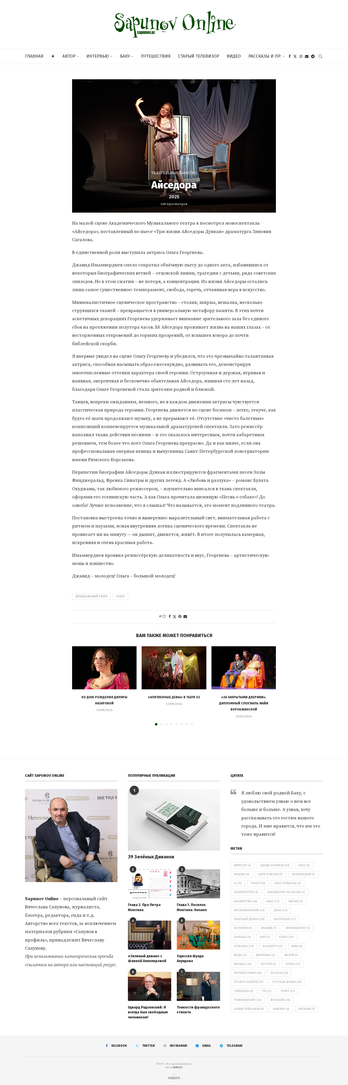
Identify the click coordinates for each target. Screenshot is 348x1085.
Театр (120, 596)
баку (272, 901)
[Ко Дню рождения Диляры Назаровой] (104, 667)
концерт (273, 946)
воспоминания (249, 910)
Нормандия (303, 874)
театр (287, 991)
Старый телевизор (198, 56)
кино (286, 937)
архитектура (246, 892)
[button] (79, 685)
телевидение (247, 1000)
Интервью (97, 56)
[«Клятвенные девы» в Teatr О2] (174, 667)
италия (269, 928)
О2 (238, 883)
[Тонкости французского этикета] (198, 986)
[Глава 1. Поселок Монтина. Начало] (198, 883)
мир (296, 946)
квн (265, 937)
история (243, 928)
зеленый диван (249, 919)
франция (280, 1000)
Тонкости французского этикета (198, 1010)
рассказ (279, 973)
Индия (241, 874)
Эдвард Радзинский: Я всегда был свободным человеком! (148, 1012)
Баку (125, 56)
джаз (280, 910)
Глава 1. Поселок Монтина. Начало (192, 907)
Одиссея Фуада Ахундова (190, 958)
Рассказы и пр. (265, 56)
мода (240, 955)
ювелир (281, 1009)
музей (291, 955)
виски (295, 901)
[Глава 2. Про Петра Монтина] (149, 883)
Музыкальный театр (91, 596)
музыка (243, 964)
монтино (265, 955)
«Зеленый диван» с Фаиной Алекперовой (147, 958)
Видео (234, 56)
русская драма (287, 982)
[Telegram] (313, 56)
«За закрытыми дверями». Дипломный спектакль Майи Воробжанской (243, 703)
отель (292, 964)
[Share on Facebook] (170, 616)
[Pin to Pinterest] (179, 616)
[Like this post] (164, 616)
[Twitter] (295, 56)
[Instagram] (300, 56)
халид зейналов (249, 1009)
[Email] (307, 56)
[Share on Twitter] (174, 616)
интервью (285, 919)
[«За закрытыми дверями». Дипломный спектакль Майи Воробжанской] (243, 667)
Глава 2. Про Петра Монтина (144, 907)
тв (267, 991)
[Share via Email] (185, 616)
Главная (34, 56)
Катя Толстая (270, 874)
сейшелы (243, 991)
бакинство (245, 901)
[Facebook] (290, 56)
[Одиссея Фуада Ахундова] (198, 935)
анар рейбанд (287, 883)
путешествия (247, 973)
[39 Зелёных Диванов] (174, 820)
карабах (242, 937)
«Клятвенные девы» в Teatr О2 (174, 697)
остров (268, 964)
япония (306, 1009)
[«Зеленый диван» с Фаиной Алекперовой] (149, 935)
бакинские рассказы (286, 892)
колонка (244, 946)
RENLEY (178, 1067)
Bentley (242, 865)
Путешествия (155, 56)
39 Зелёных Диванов (151, 857)
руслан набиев (248, 982)
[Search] (320, 56)
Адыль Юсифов (274, 865)
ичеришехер (298, 928)
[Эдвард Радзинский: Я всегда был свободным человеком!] (149, 986)
